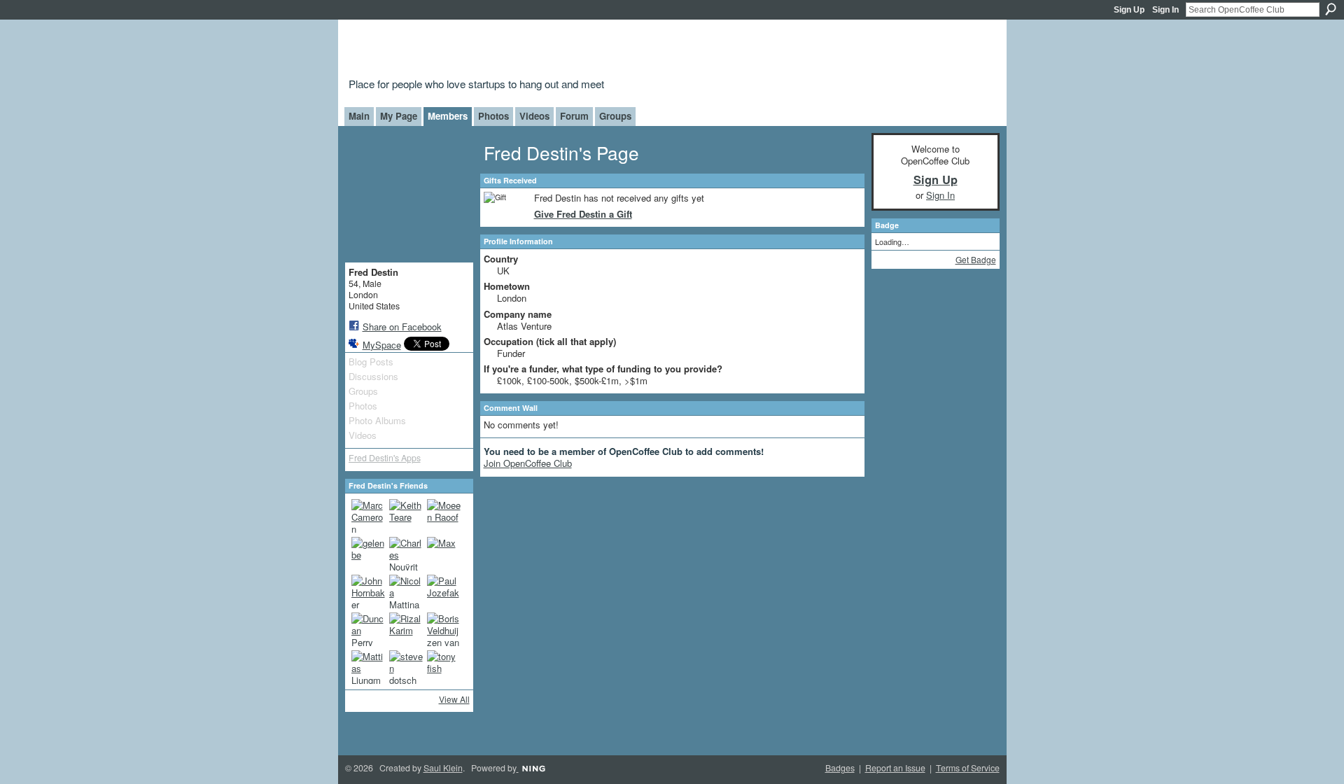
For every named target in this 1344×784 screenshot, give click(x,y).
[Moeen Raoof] (444, 516)
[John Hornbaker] (368, 591)
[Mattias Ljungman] (368, 667)
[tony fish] (444, 667)
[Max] (444, 553)
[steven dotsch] (406, 667)
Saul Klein (443, 768)
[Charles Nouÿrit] (406, 553)
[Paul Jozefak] (444, 591)
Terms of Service (968, 768)
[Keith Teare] (406, 516)
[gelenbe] (368, 553)
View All (454, 699)
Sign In (1165, 10)
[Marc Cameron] (368, 516)
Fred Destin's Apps (385, 457)
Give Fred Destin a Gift (583, 213)
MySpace (382, 344)
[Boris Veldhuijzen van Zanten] (444, 629)
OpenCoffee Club (575, 50)
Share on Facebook (402, 326)
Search (1330, 9)
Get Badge (975, 259)
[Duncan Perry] (368, 629)
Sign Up (1129, 10)
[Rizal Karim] (406, 629)
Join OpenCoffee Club (528, 463)
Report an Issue (895, 768)
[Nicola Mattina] (406, 591)
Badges (840, 768)
